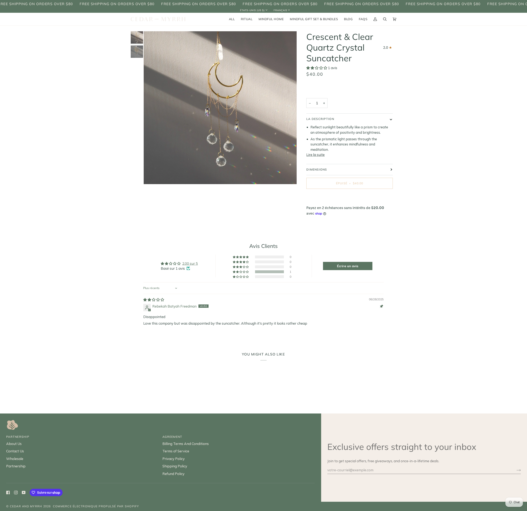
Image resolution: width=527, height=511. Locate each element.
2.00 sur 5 (190, 263)
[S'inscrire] (515, 470)
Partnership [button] (17, 437)
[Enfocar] (151, 176)
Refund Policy (173, 474)
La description (320, 119)
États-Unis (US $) (252, 10)
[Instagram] (16, 492)
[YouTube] (24, 492)
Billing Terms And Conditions (185, 443)
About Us (14, 443)
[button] (246, 19)
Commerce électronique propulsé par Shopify (96, 506)
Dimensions (316, 169)
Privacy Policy (173, 458)
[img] (153, 299)
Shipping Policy (174, 466)
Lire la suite (315, 154)
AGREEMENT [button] (172, 437)
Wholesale (14, 458)
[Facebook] (8, 492)
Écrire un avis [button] (347, 266)
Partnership (16, 466)
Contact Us (15, 451)
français (280, 10)
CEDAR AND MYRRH (26, 506)
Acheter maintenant (350, 197)
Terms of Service (175, 451)
